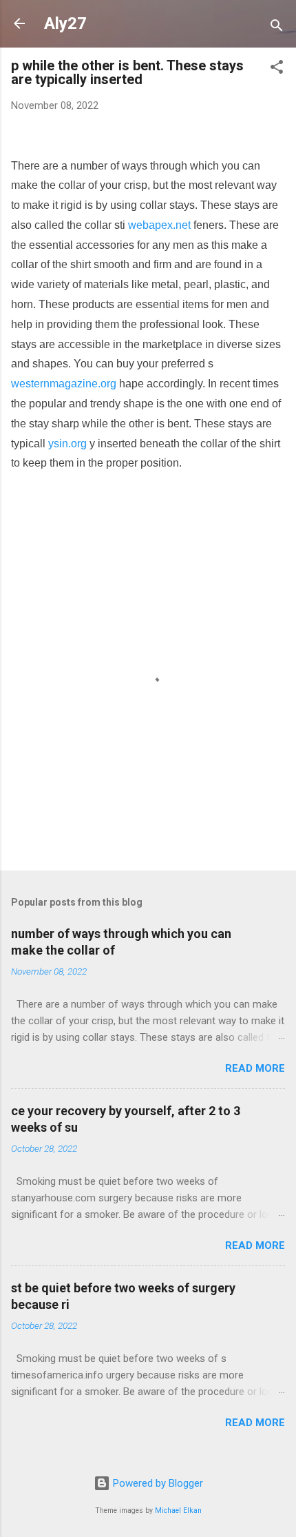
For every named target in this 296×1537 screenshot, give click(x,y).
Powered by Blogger (156, 1483)
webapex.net (159, 225)
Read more (255, 1068)
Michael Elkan (178, 1510)
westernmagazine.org (63, 383)
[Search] (276, 28)
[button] (276, 69)
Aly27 (65, 23)
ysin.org (67, 443)
